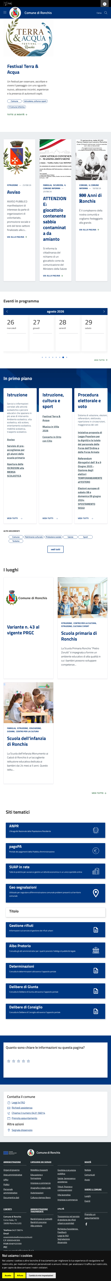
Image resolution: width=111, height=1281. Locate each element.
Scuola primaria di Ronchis (79, 636)
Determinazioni (21, 966)
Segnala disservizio (22, 1130)
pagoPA (15, 846)
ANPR (14, 826)
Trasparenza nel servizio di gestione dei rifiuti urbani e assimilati (68, 1220)
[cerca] (106, 13)
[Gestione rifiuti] (95, 929)
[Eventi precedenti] (6, 311)
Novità (88, 1161)
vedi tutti (55, 549)
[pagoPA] (95, 850)
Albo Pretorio (20, 946)
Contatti (7, 1209)
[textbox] (54, 1061)
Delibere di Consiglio (25, 1007)
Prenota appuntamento (24, 1118)
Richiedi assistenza (22, 1108)
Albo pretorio (36, 1225)
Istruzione (12, 185)
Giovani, (11, 731)
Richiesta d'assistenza (68, 1229)
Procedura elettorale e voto (89, 400)
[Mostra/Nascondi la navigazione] (5, 12)
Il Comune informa (54, 187)
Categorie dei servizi (40, 1161)
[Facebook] (86, 1224)
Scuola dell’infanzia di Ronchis (26, 741)
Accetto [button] (8, 1275)
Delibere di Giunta (23, 987)
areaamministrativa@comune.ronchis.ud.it (17, 1237)
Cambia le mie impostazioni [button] (41, 1275)
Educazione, (35, 728)
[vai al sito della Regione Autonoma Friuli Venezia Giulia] (7, 3)
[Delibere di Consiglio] (95, 1011)
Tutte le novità (16, 114)
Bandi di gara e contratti (41, 1218)
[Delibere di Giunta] (95, 991)
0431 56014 (28, 1113)
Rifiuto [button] (20, 1275)
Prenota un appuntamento (92, 1216)
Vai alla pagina (16, 236)
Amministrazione (12, 1161)
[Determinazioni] (95, 970)
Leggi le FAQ (18, 1102)
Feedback (62, 1232)
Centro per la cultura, (85, 623)
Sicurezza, (58, 185)
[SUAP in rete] (95, 871)
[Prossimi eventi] (104, 311)
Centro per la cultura (27, 731)
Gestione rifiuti (21, 925)
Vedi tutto (99, 360)
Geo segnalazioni (23, 887)
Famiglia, (48, 185)
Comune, (83, 185)
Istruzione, (67, 623)
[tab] (42, 357)
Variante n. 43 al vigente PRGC (23, 629)
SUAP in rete (19, 867)
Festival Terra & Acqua (22, 69)
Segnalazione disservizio (64, 1240)
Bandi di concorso (38, 1222)
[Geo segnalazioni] (95, 893)
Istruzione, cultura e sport (53, 400)
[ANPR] (95, 830)
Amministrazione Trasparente (39, 1210)
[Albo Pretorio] (95, 950)
